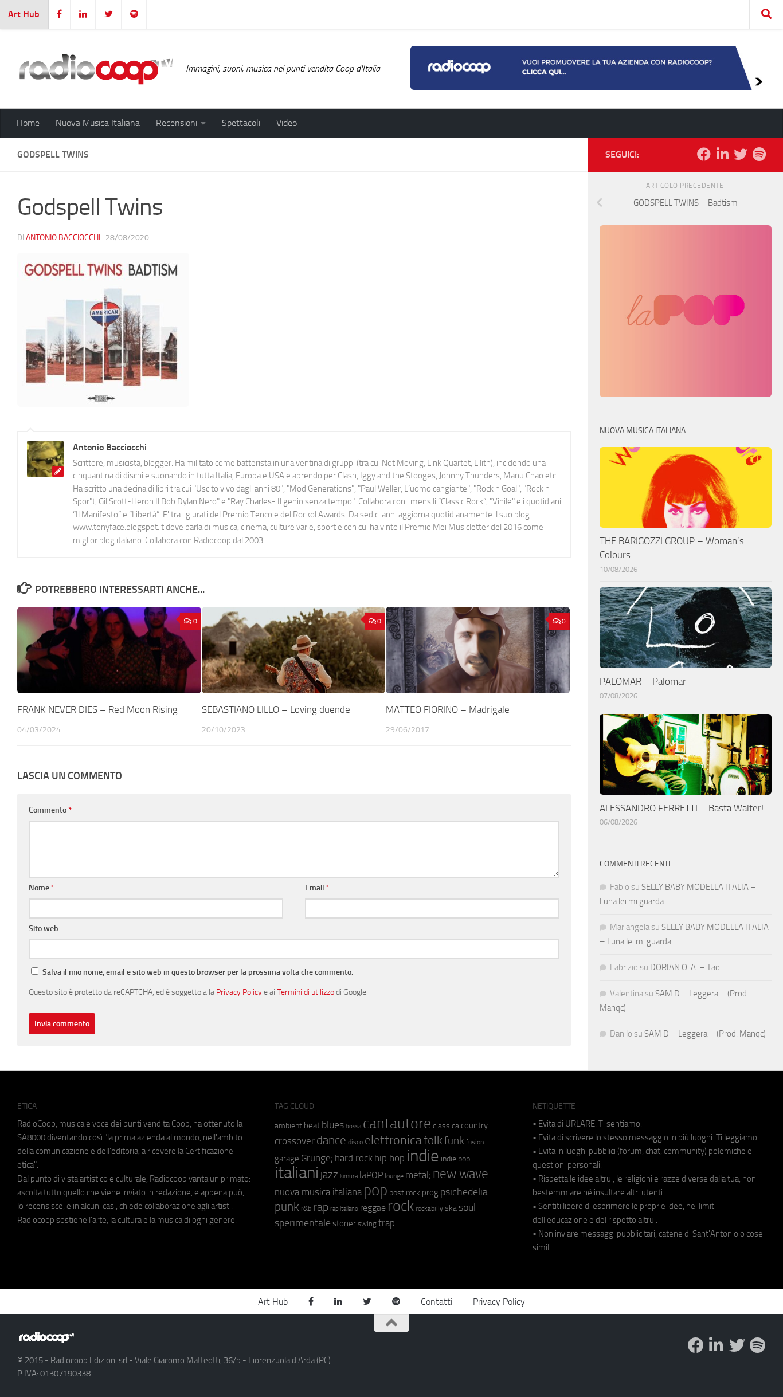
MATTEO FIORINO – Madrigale (448, 709)
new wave (460, 1174)
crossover (295, 1141)
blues (333, 1125)
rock (400, 1206)
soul (467, 1207)
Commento (50, 810)
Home (28, 122)
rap (320, 1207)
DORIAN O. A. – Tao (685, 967)
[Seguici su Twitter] (740, 154)
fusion (475, 1141)
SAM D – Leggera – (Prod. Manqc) (705, 1034)
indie (422, 1156)
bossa (353, 1126)
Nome (41, 888)
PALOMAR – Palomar (643, 681)
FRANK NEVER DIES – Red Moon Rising (97, 709)
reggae (373, 1207)
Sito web (43, 928)
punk (287, 1207)
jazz (329, 1174)
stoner (344, 1223)
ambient (288, 1126)
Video (286, 122)
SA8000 (31, 1137)
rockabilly (429, 1208)
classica (446, 1126)
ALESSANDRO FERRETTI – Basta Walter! (682, 808)
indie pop (455, 1159)
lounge (394, 1176)
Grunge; (317, 1158)
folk (433, 1140)
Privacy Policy (239, 991)
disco (355, 1142)
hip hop (389, 1158)
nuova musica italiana (318, 1192)
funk (454, 1141)
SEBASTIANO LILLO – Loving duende (276, 709)
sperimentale (303, 1223)
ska (451, 1208)
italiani (297, 1173)
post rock (404, 1192)
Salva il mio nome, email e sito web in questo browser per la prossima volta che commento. (197, 972)
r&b (306, 1208)
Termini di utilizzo (305, 991)
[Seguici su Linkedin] (722, 154)
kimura (349, 1176)
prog (430, 1192)
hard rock (354, 1158)
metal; (418, 1175)
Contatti (436, 1301)
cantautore (397, 1123)
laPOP (371, 1175)
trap (386, 1223)
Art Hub (24, 14)
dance (331, 1140)
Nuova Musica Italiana (98, 122)
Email (317, 888)
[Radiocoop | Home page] (95, 69)
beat (312, 1125)
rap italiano (344, 1208)
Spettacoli (241, 122)
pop (375, 1190)
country (474, 1125)
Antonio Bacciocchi (63, 237)
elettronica (393, 1140)
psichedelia (464, 1192)
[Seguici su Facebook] (704, 154)
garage (287, 1158)
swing (367, 1223)
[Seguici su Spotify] (759, 154)
